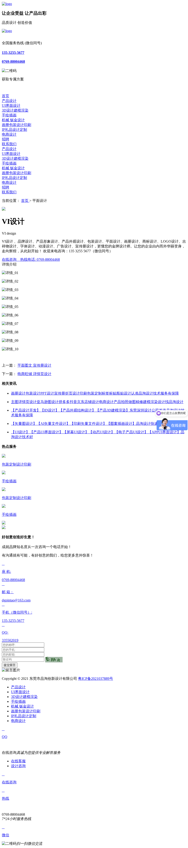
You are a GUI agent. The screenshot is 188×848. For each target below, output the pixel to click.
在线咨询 (10, 259)
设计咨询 (18, 766)
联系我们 (9, 144)
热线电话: (40, 259)
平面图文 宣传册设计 (34, 365)
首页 (5, 96)
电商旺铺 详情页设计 (34, 374)
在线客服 (18, 761)
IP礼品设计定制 (14, 130)
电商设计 (9, 134)
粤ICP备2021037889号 (95, 679)
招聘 (5, 139)
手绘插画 (9, 115)
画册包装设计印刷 (16, 125)
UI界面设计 (11, 105)
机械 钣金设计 (13, 120)
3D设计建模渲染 (15, 110)
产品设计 (9, 101)
